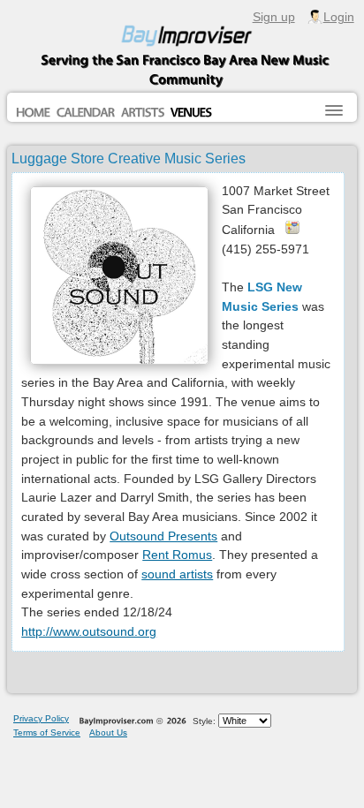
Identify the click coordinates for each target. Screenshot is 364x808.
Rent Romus (177, 554)
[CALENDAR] (86, 113)
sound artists (177, 574)
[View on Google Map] (292, 227)
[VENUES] (191, 113)
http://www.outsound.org (88, 631)
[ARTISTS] (142, 113)
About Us (108, 732)
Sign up (274, 17)
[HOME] (33, 113)
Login (338, 17)
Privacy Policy (41, 718)
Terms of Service (46, 732)
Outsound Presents (163, 536)
